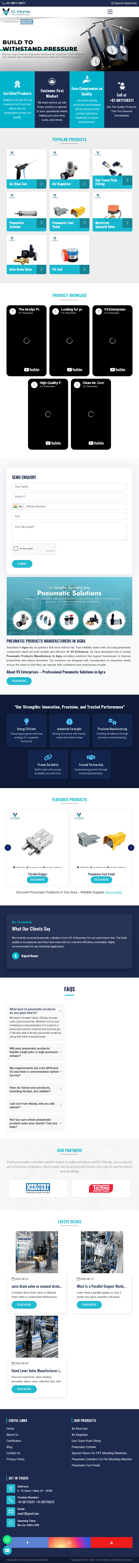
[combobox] (18, 506)
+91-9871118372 (45, 1502)
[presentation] (8, 847)
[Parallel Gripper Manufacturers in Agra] (37, 839)
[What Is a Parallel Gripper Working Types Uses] (102, 1252)
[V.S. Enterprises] (16, 12)
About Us (12, 1434)
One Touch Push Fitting (86, 1441)
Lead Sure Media (39, 1560)
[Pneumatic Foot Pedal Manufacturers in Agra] (101, 839)
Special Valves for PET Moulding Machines (99, 1453)
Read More (19, 681)
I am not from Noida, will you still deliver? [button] (32, 1105)
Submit (22, 563)
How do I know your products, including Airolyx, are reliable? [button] (30, 1089)
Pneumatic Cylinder (84, 1447)
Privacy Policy (16, 1459)
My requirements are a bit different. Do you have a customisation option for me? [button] (34, 1071)
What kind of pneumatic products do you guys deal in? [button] (33, 1011)
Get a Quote (113, 892)
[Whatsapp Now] (7, 1539)
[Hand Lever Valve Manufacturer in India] (37, 1337)
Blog (9, 1447)
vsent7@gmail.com (28, 1513)
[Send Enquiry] (7, 1550)
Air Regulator (80, 1434)
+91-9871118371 (15, 3)
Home (10, 1428)
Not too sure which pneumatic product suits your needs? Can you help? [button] (33, 1123)
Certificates (14, 1441)
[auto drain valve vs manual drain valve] (37, 1252)
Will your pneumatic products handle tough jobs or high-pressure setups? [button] (34, 1052)
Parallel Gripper (37, 874)
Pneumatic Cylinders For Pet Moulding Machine (102, 1459)
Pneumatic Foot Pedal (101, 874)
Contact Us (13, 1453)
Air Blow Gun (80, 1428)
